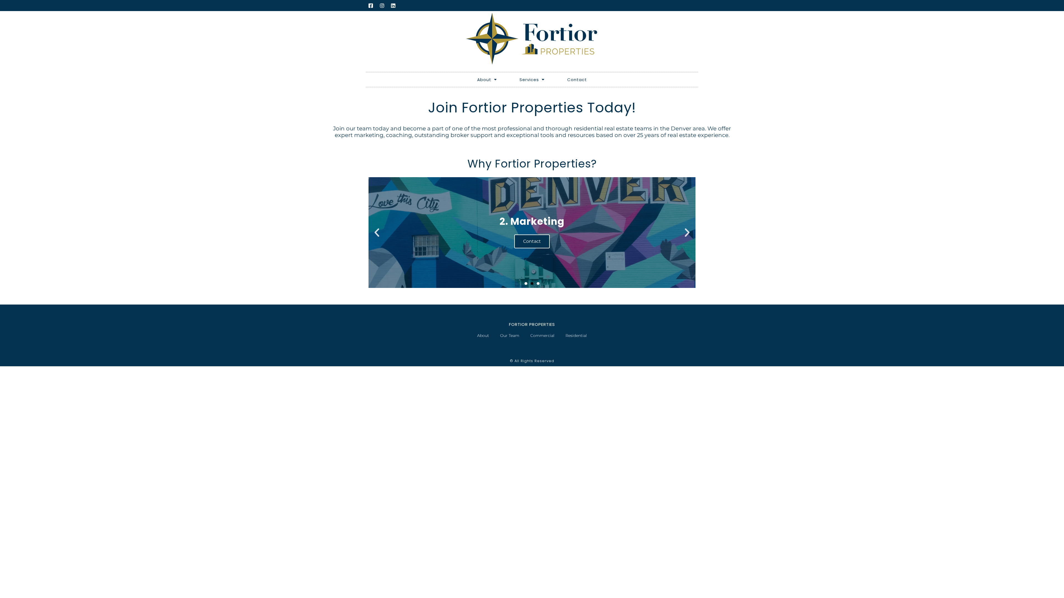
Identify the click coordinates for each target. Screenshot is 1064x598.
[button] (376, 232)
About (484, 80)
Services (529, 80)
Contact (577, 80)
